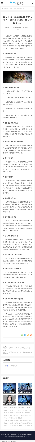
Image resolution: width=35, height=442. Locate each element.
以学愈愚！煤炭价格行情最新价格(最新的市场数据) (17, 420)
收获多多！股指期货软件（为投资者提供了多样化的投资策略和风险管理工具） (18, 408)
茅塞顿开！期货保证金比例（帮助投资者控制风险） (16, 348)
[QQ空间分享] (27, 335)
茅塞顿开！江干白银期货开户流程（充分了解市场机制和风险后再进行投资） (18, 426)
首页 (11, 8)
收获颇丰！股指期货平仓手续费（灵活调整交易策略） (17, 413)
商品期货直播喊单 (17, 27)
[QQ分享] (24, 335)
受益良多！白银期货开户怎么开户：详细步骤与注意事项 (18, 424)
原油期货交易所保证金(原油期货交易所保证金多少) (17, 410)
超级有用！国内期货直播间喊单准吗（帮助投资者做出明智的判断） (17, 353)
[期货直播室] (17, 3)
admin (7, 27)
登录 (8, 366)
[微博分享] (30, 335)
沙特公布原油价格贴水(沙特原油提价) (14, 418)
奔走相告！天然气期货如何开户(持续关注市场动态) (17, 415)
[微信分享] (21, 335)
